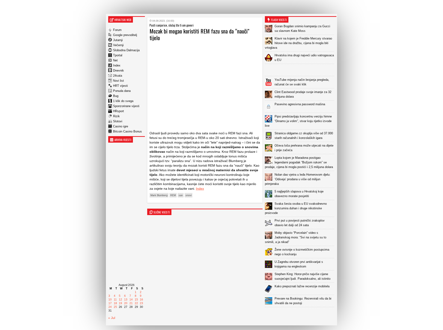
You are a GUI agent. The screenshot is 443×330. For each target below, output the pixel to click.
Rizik (116, 116)
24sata (117, 75)
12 (120, 299)
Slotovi (117, 121)
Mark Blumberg (159, 195)
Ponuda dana (122, 91)
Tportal (117, 55)
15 (136, 299)
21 (131, 303)
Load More (300, 314)
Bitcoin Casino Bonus (127, 131)
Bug (115, 96)
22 (136, 303)
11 (115, 299)
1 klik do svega (123, 101)
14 (131, 299)
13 (125, 299)
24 (110, 307)
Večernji (118, 45)
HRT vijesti (120, 85)
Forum (117, 30)
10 (110, 299)
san (181, 195)
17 (110, 303)
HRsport (118, 111)
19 (120, 303)
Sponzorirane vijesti (126, 106)
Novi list (118, 80)
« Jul (111, 318)
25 (115, 307)
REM (173, 195)
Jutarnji (118, 40)
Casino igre (120, 126)
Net (115, 60)
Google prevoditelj (125, 35)
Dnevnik (118, 70)
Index (116, 65)
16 (141, 299)
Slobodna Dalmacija (126, 50)
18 (115, 303)
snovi (189, 195)
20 (125, 303)
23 (141, 303)
